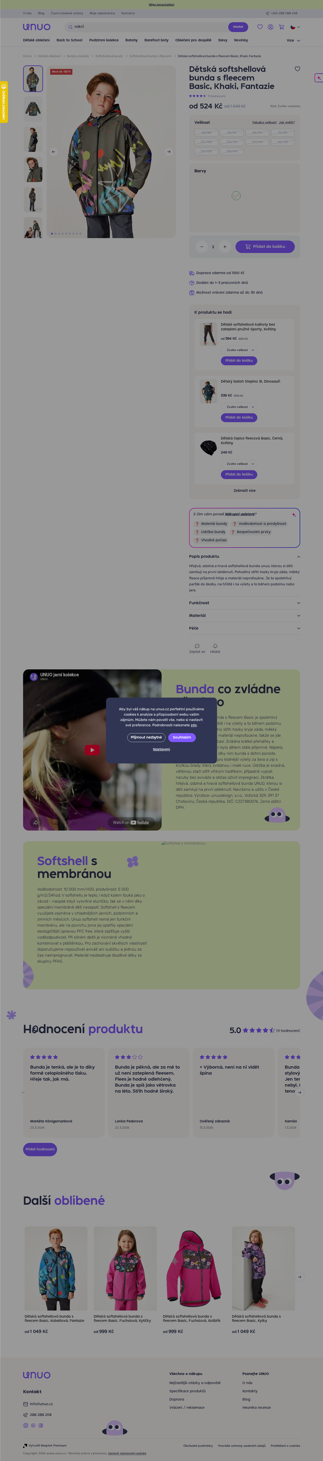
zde (194, 725)
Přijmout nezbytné (146, 737)
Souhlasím (182, 737)
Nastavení (161, 749)
